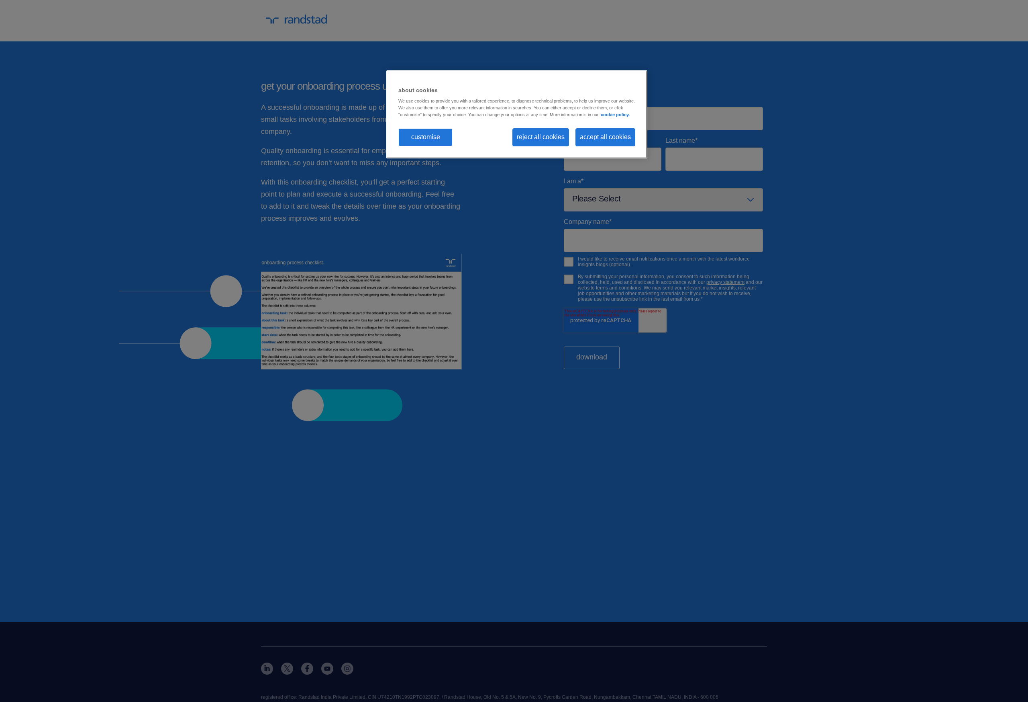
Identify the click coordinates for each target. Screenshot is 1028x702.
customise (425, 136)
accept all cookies (605, 136)
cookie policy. (615, 114)
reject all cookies (541, 136)
